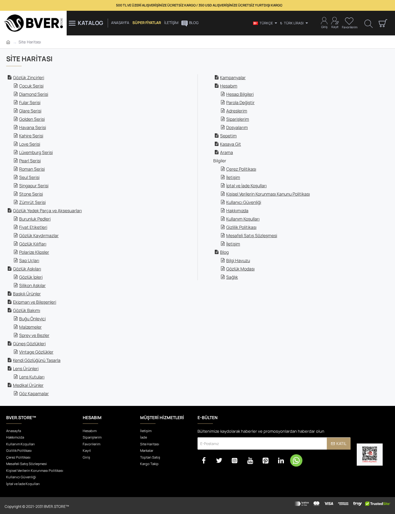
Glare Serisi (30, 111)
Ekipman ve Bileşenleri (34, 302)
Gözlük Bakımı (26, 310)
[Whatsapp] (296, 460)
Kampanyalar (233, 77)
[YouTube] (250, 460)
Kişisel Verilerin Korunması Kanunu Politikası (268, 194)
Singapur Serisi (33, 185)
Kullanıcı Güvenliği (243, 202)
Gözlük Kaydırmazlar (39, 235)
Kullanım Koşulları (243, 219)
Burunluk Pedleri (35, 219)
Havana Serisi (32, 127)
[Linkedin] (281, 460)
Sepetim (228, 136)
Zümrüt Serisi (32, 202)
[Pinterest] (265, 460)
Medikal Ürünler (28, 385)
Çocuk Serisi (31, 86)
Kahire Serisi (31, 136)
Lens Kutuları (31, 377)
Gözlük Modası (240, 269)
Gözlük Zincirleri (28, 77)
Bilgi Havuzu (238, 260)
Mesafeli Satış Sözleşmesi (251, 235)
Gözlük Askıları (27, 269)
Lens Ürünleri (26, 368)
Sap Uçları (29, 260)
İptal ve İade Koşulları (246, 185)
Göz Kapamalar (34, 393)
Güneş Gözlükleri (29, 343)
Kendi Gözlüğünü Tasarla (36, 360)
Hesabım (228, 86)
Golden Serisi (32, 119)
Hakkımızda (237, 210)
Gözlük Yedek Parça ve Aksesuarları (47, 210)
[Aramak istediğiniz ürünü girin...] (368, 23)
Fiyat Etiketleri (33, 227)
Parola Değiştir (240, 102)
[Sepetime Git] (382, 23)
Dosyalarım (237, 127)
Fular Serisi (29, 102)
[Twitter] (219, 460)
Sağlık (232, 277)
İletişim (233, 177)
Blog (224, 252)
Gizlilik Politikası (241, 227)
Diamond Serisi (33, 94)
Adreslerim (236, 111)
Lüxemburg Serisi (36, 152)
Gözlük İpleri (31, 277)
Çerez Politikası (241, 169)
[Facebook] (204, 460)
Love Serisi (29, 144)
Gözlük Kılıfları (32, 244)
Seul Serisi (29, 177)
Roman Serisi (32, 169)
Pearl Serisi (30, 161)
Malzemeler (30, 327)
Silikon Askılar (32, 285)
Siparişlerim (237, 119)
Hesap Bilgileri (240, 94)
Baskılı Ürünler (27, 294)
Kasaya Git (230, 144)
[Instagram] (234, 460)
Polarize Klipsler (34, 252)
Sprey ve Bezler (34, 335)
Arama (226, 152)
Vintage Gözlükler (36, 352)
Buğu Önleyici (32, 319)
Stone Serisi (31, 194)
